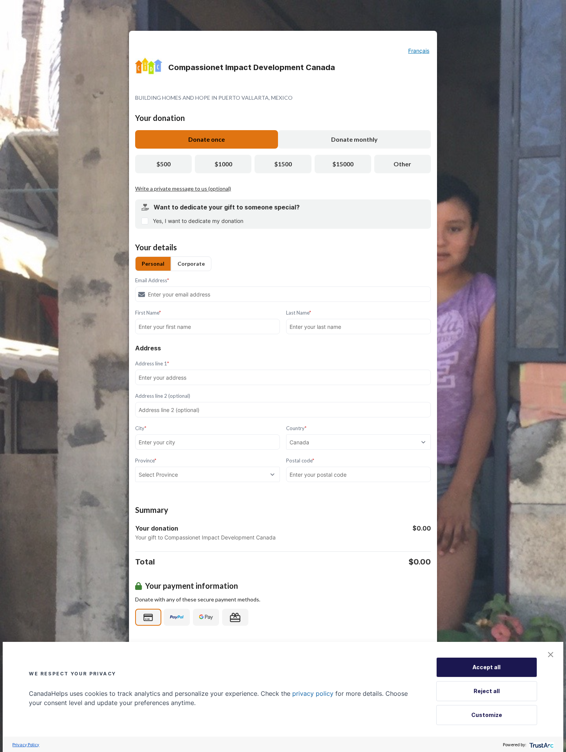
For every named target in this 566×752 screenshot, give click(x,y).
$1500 (283, 163)
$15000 (342, 163)
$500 (163, 163)
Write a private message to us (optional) (183, 188)
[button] (550, 654)
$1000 (223, 163)
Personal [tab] (153, 263)
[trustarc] (540, 744)
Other (402, 163)
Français (418, 50)
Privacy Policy (25, 744)
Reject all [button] (487, 691)
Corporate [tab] (191, 263)
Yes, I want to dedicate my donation (198, 221)
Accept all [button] (486, 667)
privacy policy (312, 693)
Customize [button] (486, 715)
